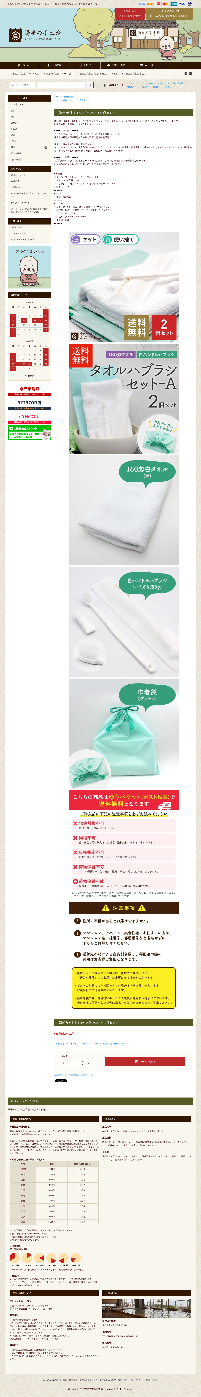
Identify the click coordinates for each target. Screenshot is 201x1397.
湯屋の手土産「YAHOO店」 (60, 73)
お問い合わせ (118, 65)
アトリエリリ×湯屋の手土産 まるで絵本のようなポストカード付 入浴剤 (29, 210)
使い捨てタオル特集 (20, 203)
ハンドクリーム (133, 83)
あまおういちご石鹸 (166, 83)
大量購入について (19, 187)
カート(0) (149, 65)
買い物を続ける (117, 1043)
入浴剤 (181, 83)
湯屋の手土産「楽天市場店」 (94, 73)
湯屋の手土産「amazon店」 (26, 73)
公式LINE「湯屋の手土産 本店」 (130, 73)
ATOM (155, 1380)
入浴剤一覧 (16, 227)
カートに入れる (147, 1061)
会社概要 (15, 181)
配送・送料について (72, 1380)
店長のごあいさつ (19, 175)
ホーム (26, 65)
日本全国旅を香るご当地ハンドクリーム (28, 195)
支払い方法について (52, 1380)
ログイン (87, 65)
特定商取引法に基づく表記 (81, 1074)
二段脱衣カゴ (132, 87)
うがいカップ (149, 83)
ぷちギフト (146, 87)
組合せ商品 (68, 97)
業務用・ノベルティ (162, 87)
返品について (60, 1074)
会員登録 (56, 65)
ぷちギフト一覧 (18, 233)
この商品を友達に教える (65, 1043)
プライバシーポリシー (134, 1380)
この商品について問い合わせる (93, 1043)
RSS (148, 1380)
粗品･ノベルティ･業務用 (74, 100)
